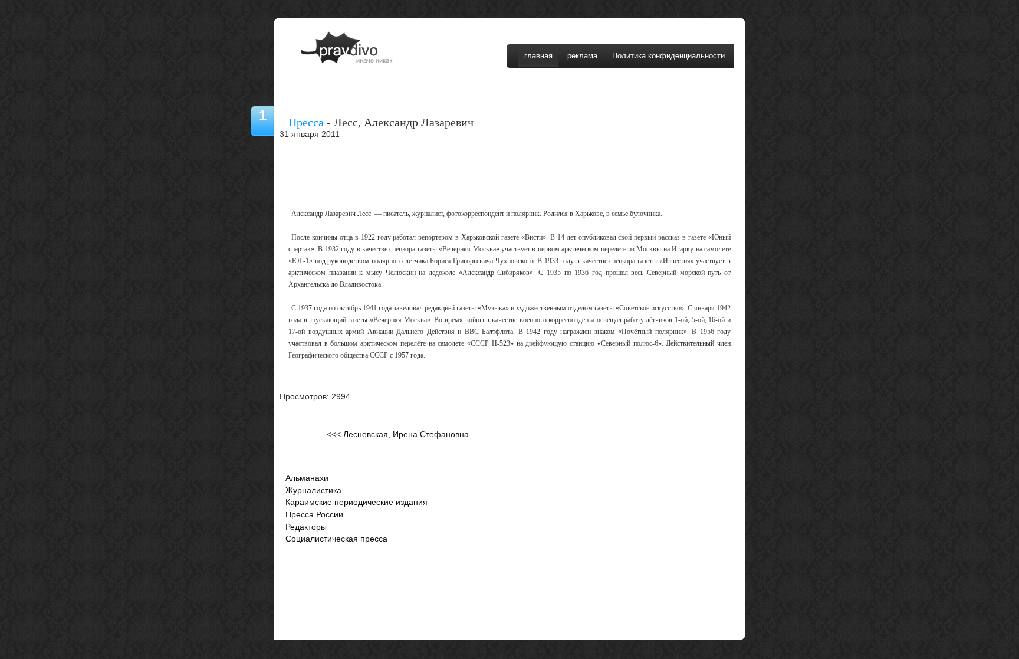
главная (538, 55)
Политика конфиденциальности (668, 55)
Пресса (306, 122)
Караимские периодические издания (356, 502)
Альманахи (306, 478)
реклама (582, 55)
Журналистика (313, 490)
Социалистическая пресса (336, 539)
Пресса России (314, 514)
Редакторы (306, 527)
